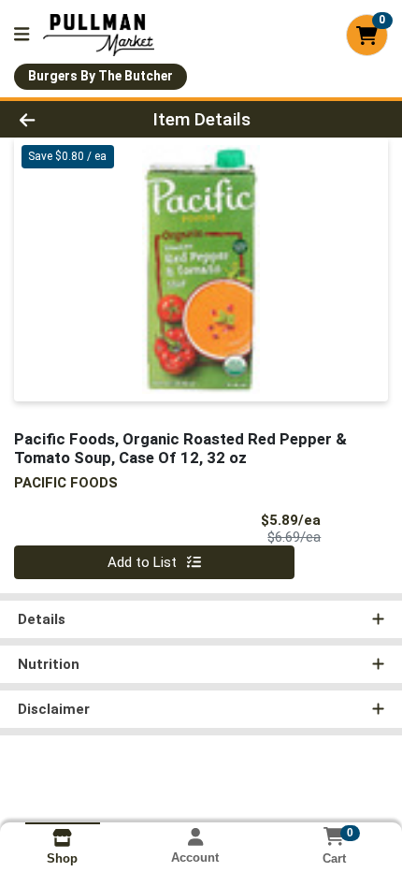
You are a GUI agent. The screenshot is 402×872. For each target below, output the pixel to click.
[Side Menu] (21, 35)
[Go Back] (61, 119)
